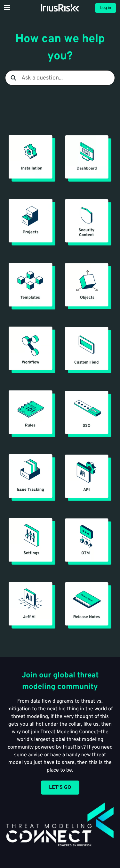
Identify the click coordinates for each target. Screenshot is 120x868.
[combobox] (68, 78)
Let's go (60, 787)
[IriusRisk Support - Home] (60, 7)
